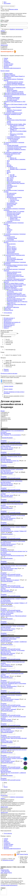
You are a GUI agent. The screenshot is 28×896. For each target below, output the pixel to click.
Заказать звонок (14, 9)
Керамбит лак (13, 167)
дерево (9, 360)
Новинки (6, 61)
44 (19, 322)
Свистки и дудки (14, 200)
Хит (7, 339)
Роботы (6, 328)
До (17, 333)
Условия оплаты (8, 65)
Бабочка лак (13, 158)
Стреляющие (13, 141)
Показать (6, 369)
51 (11, 326)
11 (14, 318)
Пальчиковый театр (9, 323)
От (1, 333)
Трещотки (12, 201)
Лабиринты (7, 320)
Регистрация (7, 3)
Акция (8, 344)
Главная (6, 58)
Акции (5, 59)
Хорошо (3, 888)
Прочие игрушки (8, 325)
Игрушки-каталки (8, 318)
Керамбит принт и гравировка (18, 169)
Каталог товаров (5, 70)
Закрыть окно (4, 45)
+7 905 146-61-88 (5, 871)
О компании (7, 62)
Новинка (9, 342)
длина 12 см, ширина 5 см (13, 355)
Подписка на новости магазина (9, 373)
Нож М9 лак (13, 176)
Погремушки (13, 198)
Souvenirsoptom (10, 349)
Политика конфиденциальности (12, 68)
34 (13, 325)
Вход (5, 2)
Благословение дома (15, 217)
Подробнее (3, 440)
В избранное (4, 442)
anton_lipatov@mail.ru (22, 854)
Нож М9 (12, 174)
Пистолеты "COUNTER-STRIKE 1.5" (16, 134)
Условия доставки (8, 63)
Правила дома (13, 218)
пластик (9, 366)
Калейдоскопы (8, 319)
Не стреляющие (14, 139)
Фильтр (3, 411)
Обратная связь (5, 869)
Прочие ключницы (15, 220)
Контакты (6, 66)
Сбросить (6, 370)
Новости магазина (7, 380)
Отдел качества (8, 312)
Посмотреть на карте (7, 860)
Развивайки (7, 326)
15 (10, 320)
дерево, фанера (10, 365)
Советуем (9, 341)
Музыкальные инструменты (11, 322)
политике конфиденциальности (9, 885)
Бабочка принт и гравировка (17, 159)
